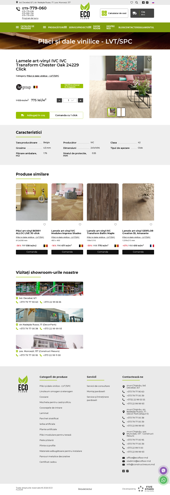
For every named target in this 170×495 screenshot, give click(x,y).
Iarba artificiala (47, 424)
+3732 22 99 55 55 (136, 400)
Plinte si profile (48, 445)
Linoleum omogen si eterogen (56, 391)
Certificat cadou (48, 462)
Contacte (130, 27)
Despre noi (110, 27)
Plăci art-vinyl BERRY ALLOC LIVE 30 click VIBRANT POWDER (28, 232)
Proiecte (83, 27)
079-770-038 (28, 11)
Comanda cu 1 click (66, 115)
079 (34, 8)
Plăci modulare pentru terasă (55, 435)
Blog (121, 27)
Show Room (96, 27)
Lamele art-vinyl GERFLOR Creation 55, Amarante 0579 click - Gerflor (137, 232)
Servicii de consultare (98, 386)
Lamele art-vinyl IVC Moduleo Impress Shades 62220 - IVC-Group (66, 232)
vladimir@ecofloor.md (139, 461)
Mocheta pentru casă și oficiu (55, 402)
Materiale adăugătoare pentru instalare (61, 451)
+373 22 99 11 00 (52, 355)
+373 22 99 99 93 (52, 328)
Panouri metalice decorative (55, 456)
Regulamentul (145, 27)
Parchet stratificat (49, 418)
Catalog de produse (27, 27)
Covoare (44, 397)
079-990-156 (28, 13)
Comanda (32, 252)
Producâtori (56, 27)
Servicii (73, 27)
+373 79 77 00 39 (135, 396)
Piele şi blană (47, 440)
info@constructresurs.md (140, 464)
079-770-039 (28, 15)
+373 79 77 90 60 (29, 302)
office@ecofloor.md (137, 458)
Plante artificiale (48, 429)
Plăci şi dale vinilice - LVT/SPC (43, 76)
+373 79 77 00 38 (29, 328)
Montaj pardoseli (96, 391)
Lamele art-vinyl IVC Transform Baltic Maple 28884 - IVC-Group (100, 232)
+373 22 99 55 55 (52, 302)
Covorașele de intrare (51, 407)
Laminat (44, 413)
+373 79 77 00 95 (29, 355)
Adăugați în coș (36, 115)
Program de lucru (30, 18)
